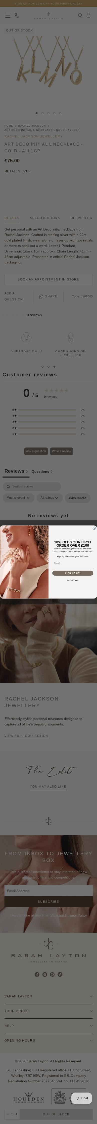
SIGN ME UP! (72, 573)
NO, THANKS (73, 581)
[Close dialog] (94, 528)
